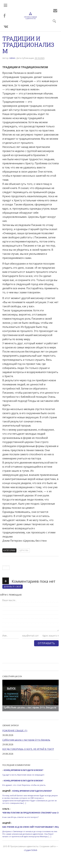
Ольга (5, 809)
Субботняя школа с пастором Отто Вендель (26, 739)
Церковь (24, 550)
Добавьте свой (12, 586)
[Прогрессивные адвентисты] (30, 15)
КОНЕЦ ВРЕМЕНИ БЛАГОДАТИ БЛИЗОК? (23, 770)
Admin (12, 58)
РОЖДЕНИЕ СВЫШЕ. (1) (14, 730)
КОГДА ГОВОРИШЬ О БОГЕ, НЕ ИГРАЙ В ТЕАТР (28, 748)
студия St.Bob (30, 850)
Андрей (6, 791)
